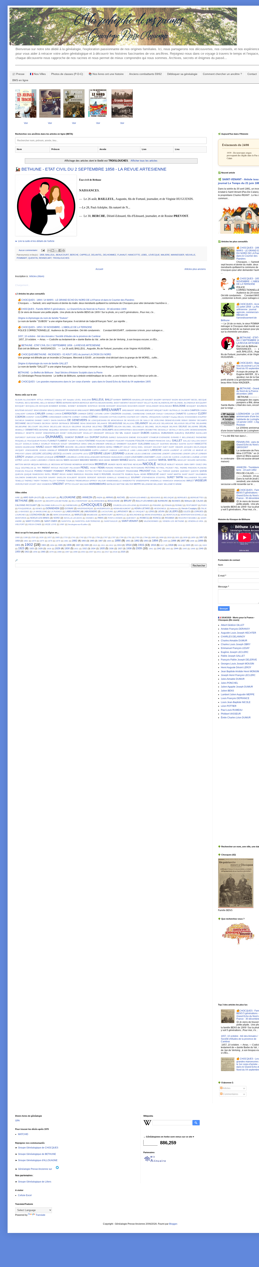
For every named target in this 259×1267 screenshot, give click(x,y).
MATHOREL (201, 460)
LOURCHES (185, 457)
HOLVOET (157, 447)
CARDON (30, 414)
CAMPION (194, 410)
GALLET (177, 440)
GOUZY (64, 444)
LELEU (137, 454)
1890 (118, 540)
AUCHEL (121, 497)
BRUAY (128, 500)
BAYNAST (166, 400)
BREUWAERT (128, 410)
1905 (60, 545)
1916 (153, 545)
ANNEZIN (87, 497)
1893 (146, 541)
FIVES (204, 505)
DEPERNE (43, 430)
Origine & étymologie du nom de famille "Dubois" (43, 318)
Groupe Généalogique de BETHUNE (36, 1154)
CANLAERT (20, 414)
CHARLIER (150, 414)
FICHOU (43, 441)
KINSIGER (63, 450)
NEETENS (127, 464)
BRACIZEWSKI (40, 410)
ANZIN (99, 497)
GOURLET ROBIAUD (50, 444)
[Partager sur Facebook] (60, 250)
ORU (204, 464)
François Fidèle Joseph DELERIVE (239, 659)
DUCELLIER (201, 433)
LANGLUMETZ (143, 450)
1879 (58, 541)
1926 (40, 548)
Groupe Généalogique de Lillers (34, 1181)
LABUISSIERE (90, 511)
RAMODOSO (38, 474)
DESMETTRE (151, 430)
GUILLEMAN (144, 444)
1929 (57, 548)
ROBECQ (144, 518)
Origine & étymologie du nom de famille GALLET (43, 363)
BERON (75, 403)
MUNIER (111, 464)
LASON (165, 450)
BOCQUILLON (32, 406)
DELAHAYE (102, 423)
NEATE (119, 464)
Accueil (99, 269)
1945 (184, 549)
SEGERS (82, 477)
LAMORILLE (123, 450)
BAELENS (86, 400)
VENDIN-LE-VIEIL (196, 521)
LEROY (19, 456)
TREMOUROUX (82, 481)
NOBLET (171, 464)
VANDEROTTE (128, 481)
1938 (129, 548)
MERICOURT (107, 515)
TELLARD (202, 477)
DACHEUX (19, 420)
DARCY (46, 420)
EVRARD (175, 437)
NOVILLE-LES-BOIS (73, 518)
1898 (192, 541)
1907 (78, 545)
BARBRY (117, 400)
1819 (169, 537)
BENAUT (52, 403)
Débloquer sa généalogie (182, 73)
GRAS (84, 444)
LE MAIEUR (197, 450)
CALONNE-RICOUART (26, 505)
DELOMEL (149, 427)
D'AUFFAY (202, 417)
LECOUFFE (77, 454)
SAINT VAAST (188, 474)
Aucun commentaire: (28, 250)
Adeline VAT (60, 400)
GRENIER (100, 444)
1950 (17, 551)
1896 (173, 540)
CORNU (93, 417)
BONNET (72, 406)
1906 (69, 545)
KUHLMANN (85, 450)
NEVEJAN (137, 464)
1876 (50, 541)
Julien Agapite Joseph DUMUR (237, 686)
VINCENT (58, 483)
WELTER (129, 484)
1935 (102, 548)
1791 (129, 537)
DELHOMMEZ (109, 255)
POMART (48, 471)
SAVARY (52, 477)
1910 (95, 545)
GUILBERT (132, 444)
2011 (99, 552)
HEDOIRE (69, 447)
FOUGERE (130, 441)
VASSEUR (201, 480)
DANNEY (39, 420)
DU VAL (119, 433)
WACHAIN (84, 484)
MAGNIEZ (84, 460)
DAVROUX (62, 420)
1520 (33, 537)
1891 (128, 541)
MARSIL (162, 460)
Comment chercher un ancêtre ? (222, 73)
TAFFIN (179, 477)
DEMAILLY (20, 430)
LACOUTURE (107, 511)
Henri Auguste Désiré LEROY (236, 667)
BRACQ (51, 410)
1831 (177, 537)
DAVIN (54, 420)
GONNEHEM (52, 508)
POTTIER (97, 471)
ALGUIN (18, 400)
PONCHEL (70, 471)
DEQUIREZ (54, 430)
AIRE (17, 497)
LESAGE (29, 457)
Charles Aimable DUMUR (234, 640)
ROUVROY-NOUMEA (187, 518)
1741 (73, 537)
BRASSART (60, 410)
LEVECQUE (154, 255)
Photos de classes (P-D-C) (67, 73)
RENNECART (45, 258)
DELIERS (108, 426)
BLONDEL (179, 403)
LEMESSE (146, 454)
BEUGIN (102, 403)
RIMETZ (97, 474)
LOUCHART (149, 457)
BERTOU (94, 403)
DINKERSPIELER (51, 433)
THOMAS (44, 481)
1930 (67, 548)
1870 (34, 541)
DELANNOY (141, 423)
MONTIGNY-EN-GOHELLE (192, 515)
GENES (38, 508)
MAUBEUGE (92, 515)
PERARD (109, 468)
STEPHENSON (148, 477)
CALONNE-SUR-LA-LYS (51, 505)
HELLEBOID (80, 447)
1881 (66, 541)
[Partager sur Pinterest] (63, 250)
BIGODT (133, 403)
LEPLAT (194, 454)
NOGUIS (179, 464)
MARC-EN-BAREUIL (62, 515)
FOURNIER (150, 441)
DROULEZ (109, 433)
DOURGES (144, 505)
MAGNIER (74, 460)
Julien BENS (227, 690)
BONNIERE (82, 406)
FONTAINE (90, 441)
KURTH (95, 450)
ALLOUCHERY (29, 400)
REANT (55, 474)
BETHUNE (21, 500)
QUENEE (175, 471)
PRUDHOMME (132, 471)
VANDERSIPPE (142, 481)
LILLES (186, 511)
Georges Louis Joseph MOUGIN (237, 663)
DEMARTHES (31, 430)
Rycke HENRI (140, 474)
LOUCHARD (137, 457)
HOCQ (134, 447)
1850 (193, 537)
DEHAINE (74, 423)
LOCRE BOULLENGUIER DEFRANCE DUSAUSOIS (100, 457)
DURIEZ (112, 437)
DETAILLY (173, 430)
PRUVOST (144, 471)
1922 (204, 545)
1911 (103, 545)
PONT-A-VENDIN (115, 518)
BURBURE (163, 501)
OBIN (186, 464)
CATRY (107, 414)
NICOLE (149, 464)
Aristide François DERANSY (235, 629)
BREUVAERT (83, 410)
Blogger (173, 1224)
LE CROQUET (138, 511)
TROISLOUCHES (61, 258)
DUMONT (69, 437)
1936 (111, 548)
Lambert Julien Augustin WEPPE (237, 694)
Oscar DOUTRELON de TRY (28, 468)
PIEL (177, 468)
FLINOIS (80, 441)
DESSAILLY (163, 430)
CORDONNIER (54, 417)
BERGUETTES (197, 497)
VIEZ (39, 484)
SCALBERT (72, 477)
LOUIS (158, 457)
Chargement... (22, 285)
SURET (171, 477)
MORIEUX (101, 464)
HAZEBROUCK (103, 508)
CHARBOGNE (139, 414)
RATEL (48, 474)
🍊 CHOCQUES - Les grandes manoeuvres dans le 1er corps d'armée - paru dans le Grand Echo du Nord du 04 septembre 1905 (84, 381)
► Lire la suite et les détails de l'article (34, 241)
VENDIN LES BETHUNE (173, 521)
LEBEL (144, 255)
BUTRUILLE (175, 410)
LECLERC (37, 453)
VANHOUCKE (180, 481)
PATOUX (54, 468)
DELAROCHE (167, 423)
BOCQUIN (43, 406)
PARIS (101, 518)
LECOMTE (66, 454)
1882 (74, 540)
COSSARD (103, 417)
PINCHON (192, 468)
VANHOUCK (167, 481)
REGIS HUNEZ (66, 474)
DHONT (38, 433)
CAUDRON (116, 413)
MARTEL (172, 460)
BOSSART (111, 406)
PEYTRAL (160, 468)
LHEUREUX (71, 457)
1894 (155, 540)
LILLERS (173, 511)
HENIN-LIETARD (142, 508)
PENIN (101, 467)
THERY (36, 481)
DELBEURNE (21, 427)
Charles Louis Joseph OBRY (235, 644)
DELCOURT (33, 427)
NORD (56, 518)
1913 (119, 545)
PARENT (46, 468)
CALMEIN (185, 410)
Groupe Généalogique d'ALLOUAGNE (37, 1160)
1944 (176, 548)
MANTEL (133, 460)
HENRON (101, 447)
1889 (109, 541)
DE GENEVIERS (77, 420)
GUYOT (190, 444)
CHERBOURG (71, 505)
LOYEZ (18, 460)
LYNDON (51, 460)
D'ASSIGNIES (191, 417)
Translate (40, 1215)
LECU (85, 454)
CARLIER (40, 413)
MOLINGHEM (135, 515)
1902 (29, 545)
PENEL (85, 467)
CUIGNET (165, 417)
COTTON (113, 417)
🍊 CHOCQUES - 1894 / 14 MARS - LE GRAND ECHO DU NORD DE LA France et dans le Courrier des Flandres (76, 300)
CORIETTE (66, 417)
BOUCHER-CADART (136, 406)
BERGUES (182, 497)
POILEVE (29, 471)
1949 (201, 548)
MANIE (107, 460)
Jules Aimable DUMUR (233, 679)
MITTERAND (66, 464)
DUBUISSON (167, 433)
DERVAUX (83, 430)
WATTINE (120, 484)
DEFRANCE (64, 423)
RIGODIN (89, 474)
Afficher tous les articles (144, 160)
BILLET (147, 403)
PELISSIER (75, 468)
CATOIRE (98, 414)
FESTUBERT (192, 505)
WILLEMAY (158, 484)
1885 (92, 541)
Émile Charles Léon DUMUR (236, 717)
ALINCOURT (50, 497)
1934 (93, 548)
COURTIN (121, 417)
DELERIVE (76, 427)
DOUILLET (88, 433)
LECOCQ (57, 453)
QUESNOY (185, 471)
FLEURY (72, 441)
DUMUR (79, 437)
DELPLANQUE (161, 427)
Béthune (188, 501)
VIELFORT (20, 524)
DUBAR (127, 433)
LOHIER (126, 457)
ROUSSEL (106, 474)
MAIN (101, 460)
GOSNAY (69, 508)
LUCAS (26, 460)
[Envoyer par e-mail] (49, 250)
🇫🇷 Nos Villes (38, 73)
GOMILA (36, 444)
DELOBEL (127, 427)
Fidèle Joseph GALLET (233, 656)
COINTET (30, 417)
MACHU (59, 460)
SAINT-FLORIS (33, 521)
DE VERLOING (157, 420)
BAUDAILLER (138, 400)
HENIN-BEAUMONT (122, 508)
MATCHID (23, 1134)
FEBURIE (157, 505)
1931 (76, 549)
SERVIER (101, 477)
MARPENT (153, 460)
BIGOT (140, 403)
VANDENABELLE (114, 481)
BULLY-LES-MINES (145, 501)
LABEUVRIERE (73, 511)
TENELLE (19, 481)
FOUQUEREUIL (25, 508)
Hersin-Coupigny (189, 508)
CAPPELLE (85, 255)
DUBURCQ (179, 433)
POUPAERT (120, 471)
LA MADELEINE (40, 511)
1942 (159, 548)
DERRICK (73, 430)
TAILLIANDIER (190, 477)
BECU (27, 403)
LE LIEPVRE (186, 450)
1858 (42, 255)
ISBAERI (179, 447)
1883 (83, 541)
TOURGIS (70, 481)
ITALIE (204, 508)
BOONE (102, 406)
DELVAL (203, 426)
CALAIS (199, 501)
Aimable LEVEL (74, 400)
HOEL (140, 447)
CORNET (76, 417)
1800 (153, 537)
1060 (17, 537)
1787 (113, 537)
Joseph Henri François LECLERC (238, 675)
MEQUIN (35, 464)
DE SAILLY (145, 420)
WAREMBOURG (97, 484)
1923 (21, 548)
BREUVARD (95, 410)
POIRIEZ (38, 471)
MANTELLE (142, 460)
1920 (188, 545)
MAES (66, 460)
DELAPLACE (155, 423)
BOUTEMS (20, 410)
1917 (162, 545)
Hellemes (174, 508)
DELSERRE (193, 427)
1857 (201, 537)
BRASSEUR (71, 410)
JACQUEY (19, 450)
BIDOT (117, 403)
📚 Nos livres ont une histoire (106, 73)
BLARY (170, 403)
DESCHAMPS (139, 430)
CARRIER (82, 414)
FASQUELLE (21, 441)
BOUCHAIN (122, 406)
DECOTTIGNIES (34, 423)
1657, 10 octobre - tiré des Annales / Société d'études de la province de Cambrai (59, 336)
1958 (35, 552)
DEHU (83, 423)
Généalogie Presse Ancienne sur (35, 1169)
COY (138, 417)
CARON (57, 414)
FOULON (139, 441)
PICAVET (170, 468)
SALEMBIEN (201, 474)
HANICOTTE (134, 255)
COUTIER (130, 417)
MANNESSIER (177, 255)
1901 (17, 545)
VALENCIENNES (151, 521)
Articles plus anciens (195, 269)
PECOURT (64, 468)
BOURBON (202, 406)
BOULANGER (152, 406)
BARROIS (126, 400)
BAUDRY (158, 400)
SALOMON (20, 477)
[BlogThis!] (53, 250)
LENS (151, 511)
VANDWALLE (156, 481)
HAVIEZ (40, 447)
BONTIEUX (93, 406)
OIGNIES (90, 518)
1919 (180, 545)
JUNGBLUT (52, 450)
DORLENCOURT (74, 433)
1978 (51, 552)
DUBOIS (145, 433)
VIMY (62, 524)
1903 (43, 545)
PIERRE (183, 468)
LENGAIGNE (176, 454)
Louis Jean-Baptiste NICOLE (235, 702)
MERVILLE (121, 515)
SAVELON (61, 477)
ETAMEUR (154, 437)
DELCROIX (44, 427)
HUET (165, 447)
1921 (196, 545)
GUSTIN (182, 444)
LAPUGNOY (122, 511)
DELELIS (67, 427)
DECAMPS (202, 420)
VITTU (68, 484)
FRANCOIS (160, 441)
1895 (165, 541)
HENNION (91, 447)
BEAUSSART (185, 400)
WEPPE (137, 484)
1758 (97, 537)
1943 (168, 549)
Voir (26, 123)
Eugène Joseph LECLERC (235, 652)
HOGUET (148, 447)
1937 (120, 548)
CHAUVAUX (169, 414)
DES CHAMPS (95, 430)
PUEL (153, 471)
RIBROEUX (79, 474)
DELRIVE (173, 427)
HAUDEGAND (29, 447)
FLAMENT (62, 441)
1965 (43, 552)
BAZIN (175, 400)
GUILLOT (155, 444)
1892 (137, 540)
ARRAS (109, 497)
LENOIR (186, 454)
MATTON (19, 464)
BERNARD (67, 403)
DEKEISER (91, 423)
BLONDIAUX (189, 403)
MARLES (79, 514)
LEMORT (166, 454)
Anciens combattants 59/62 (145, 73)
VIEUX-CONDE (34, 524)
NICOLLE (161, 464)
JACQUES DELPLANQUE (195, 447)
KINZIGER (74, 450)
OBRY (192, 464)
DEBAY (184, 420)
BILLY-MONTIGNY (80, 501)
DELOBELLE (138, 427)
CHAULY (160, 414)
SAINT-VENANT (130, 521)
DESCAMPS (107, 430)
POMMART (22, 258)
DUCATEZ (190, 433)
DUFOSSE (31, 437)
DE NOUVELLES (131, 420)
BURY (166, 410)
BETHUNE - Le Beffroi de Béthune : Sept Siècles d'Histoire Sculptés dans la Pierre (60, 372)
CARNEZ (50, 414)
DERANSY (64, 430)
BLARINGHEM (97, 501)
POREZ (80, 471)
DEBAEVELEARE (173, 420)
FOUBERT (110, 441)
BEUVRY (38, 501)
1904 (52, 545)
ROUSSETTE (118, 474)
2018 (115, 552)
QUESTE (195, 471)
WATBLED (111, 484)
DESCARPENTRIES (123, 430)
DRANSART (99, 433)
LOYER (203, 457)
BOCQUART (201, 403)
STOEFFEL (161, 477)
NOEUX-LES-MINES (39, 518)
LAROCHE (156, 450)
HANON (18, 447)
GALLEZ (187, 441)
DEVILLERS (184, 430)
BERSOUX (84, 403)
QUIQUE (28, 474)
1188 (25, 537)
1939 (139, 548)
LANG (133, 450)
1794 (145, 537)
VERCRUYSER (21, 484)
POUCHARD (108, 471)
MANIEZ (124, 460)
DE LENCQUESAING (97, 420)
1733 (65, 537)
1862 (26, 541)
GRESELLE (110, 444)
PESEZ (127, 468)
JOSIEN (42, 450)
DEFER (55, 423)
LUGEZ (33, 460)
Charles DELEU (177, 417)
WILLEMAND (147, 484)
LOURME (195, 457)
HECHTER (58, 447)
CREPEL (144, 417)
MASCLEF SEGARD (186, 460)
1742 (81, 537)
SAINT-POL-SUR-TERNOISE (87, 521)
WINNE (178, 484)
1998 (75, 552)
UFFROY (93, 481)
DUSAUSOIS (122, 437)
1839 (185, 537)
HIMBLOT (118, 447)
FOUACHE (100, 441)
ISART (171, 447)
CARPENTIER (69, 413)
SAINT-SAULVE (111, 521)
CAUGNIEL (127, 414)
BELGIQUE (169, 497)
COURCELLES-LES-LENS (124, 505)
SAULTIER (42, 477)
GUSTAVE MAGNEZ (169, 444)
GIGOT (203, 441)
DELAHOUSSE (115, 423)
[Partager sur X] (56, 250)
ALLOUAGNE (68, 497)
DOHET (63, 433)
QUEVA (203, 471)
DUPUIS (104, 437)
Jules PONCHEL (229, 683)
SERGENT (91, 477)
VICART (32, 484)
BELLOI (43, 403)
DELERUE (86, 427)
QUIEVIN (19, 474)
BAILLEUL (50, 255)
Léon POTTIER (228, 706)
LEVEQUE (48, 457)
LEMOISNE (156, 454)
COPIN (44, 417)
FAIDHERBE (201, 437)
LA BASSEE (23, 511)
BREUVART (111, 410)
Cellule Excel (25, 1195)
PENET (93, 468)
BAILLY (109, 399)
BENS (59, 403)
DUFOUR (41, 437)
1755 (89, 537)
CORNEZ (85, 417)
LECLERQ (47, 453)
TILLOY (52, 481)
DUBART (136, 433)
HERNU (109, 447)
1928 (49, 549)
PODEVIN (19, 471)
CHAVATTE (181, 413)
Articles (226, 1088)
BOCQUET (20, 406)
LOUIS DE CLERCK (171, 457)
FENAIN (168, 505)
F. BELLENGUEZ (187, 437)
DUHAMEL (55, 437)
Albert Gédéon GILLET (232, 625)
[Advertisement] (229, 782)
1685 (57, 537)
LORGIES (198, 511)
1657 (49, 537)
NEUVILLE (190, 255)
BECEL (194, 400)
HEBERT (48, 447)
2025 (123, 552)
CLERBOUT (192, 414)
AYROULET (49, 400)
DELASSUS (179, 423)
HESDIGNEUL (160, 508)
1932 (84, 548)
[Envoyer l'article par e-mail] (42, 250)
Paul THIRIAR (164, 471)
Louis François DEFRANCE (235, 698)
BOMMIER (53, 406)
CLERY (202, 413)
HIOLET (126, 447)
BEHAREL (35, 403)
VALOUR (102, 481)
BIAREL (109, 403)
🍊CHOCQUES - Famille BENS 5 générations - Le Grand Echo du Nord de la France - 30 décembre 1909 (72, 309)
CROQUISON (155, 417)
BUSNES (176, 501)
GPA (17, 1120)
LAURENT (174, 450)
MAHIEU (94, 460)
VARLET (190, 480)
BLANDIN (163, 403)
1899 (200, 540)
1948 (193, 549)
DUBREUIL (155, 433)
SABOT (163, 474)
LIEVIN (161, 511)
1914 (129, 544)
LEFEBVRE (96, 453)
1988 (59, 552)
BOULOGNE (179, 406)
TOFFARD (61, 481)
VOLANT (75, 484)
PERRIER (118, 468)
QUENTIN (33, 258)
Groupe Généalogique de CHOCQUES (38, 1147)
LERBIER (202, 454)
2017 (107, 552)
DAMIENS (29, 420)
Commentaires (230, 1094)
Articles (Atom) (36, 276)
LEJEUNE (129, 454)
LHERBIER (60, 457)
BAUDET (149, 400)
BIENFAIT (124, 403)
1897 (183, 540)
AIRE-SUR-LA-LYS (32, 497)
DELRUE (183, 426)
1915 (141, 544)
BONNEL (63, 406)
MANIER (115, 460)
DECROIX (46, 423)
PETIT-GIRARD (137, 468)
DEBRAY (192, 420)
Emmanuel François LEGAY (235, 648)
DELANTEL (96, 255)
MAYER (27, 464)
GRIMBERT (122, 444)
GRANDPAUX (74, 444)
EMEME (132, 437)
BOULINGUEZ (165, 406)
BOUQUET (191, 406)
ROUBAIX (169, 518)
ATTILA (40, 400)
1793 (137, 537)
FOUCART (120, 441)
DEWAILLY (20, 433)
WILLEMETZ (169, 484)
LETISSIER (39, 457)
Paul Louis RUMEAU (232, 710)
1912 (111, 545)
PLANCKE (202, 468)
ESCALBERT (142, 437)
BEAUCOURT (62, 255)
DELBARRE (201, 423)
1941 (151, 549)
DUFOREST (20, 437)
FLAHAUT (122, 255)
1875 (42, 541)
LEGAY (107, 453)
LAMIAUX (113, 450)
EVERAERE (164, 437)
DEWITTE (30, 433)
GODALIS (27, 444)
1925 (31, 548)
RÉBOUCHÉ (153, 474)
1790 (121, 537)
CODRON (20, 417)
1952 (26, 552)
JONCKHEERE (31, 450)
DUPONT (94, 437)
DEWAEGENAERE (198, 430)
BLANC (154, 403)
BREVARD (139, 410)
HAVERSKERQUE (85, 508)
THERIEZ (28, 481)
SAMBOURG (31, 477)
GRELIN (91, 444)
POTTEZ (89, 471)
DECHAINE (20, 423)
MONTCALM (171, 515)
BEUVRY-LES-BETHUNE (57, 501)
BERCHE (74, 255)
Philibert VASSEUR (231, 713)
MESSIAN (55, 464)
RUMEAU (129, 474)
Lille (47, 514)
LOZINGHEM (35, 514)
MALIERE (165, 255)
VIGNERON (47, 484)
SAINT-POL (66, 521)
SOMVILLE (112, 477)
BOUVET (29, 410)
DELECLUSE (56, 427)
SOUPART (136, 477)
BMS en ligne (20, 80)
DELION (118, 427)
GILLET (18, 444)
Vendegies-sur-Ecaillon (78, 524)
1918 (170, 545)
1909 (86, 545)
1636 (41, 537)
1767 (105, 537)
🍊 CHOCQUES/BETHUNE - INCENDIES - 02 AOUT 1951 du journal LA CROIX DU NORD (64, 354)
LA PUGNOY (56, 511)
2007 (91, 552)
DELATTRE (190, 423)
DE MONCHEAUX (115, 420)
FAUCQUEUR (33, 441)
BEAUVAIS (155, 497)
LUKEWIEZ (42, 460)
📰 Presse (18, 73)
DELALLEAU (128, 423)
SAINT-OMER (50, 521)
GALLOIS (195, 441)
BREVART (149, 410)
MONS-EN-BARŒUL (154, 515)
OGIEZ (199, 464)
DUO (87, 437)
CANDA (203, 410)
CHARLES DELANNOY (233, 636)
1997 (67, 552)
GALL (168, 441)
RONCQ (157, 518)
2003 (83, 552)
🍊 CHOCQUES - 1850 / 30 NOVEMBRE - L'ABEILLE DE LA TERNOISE (55, 327)
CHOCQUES (91, 505)
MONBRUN (77, 464)
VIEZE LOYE (50, 524)
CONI (37, 417)
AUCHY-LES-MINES (138, 497)
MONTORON (88, 464)
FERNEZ (179, 505)
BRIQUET (158, 410)
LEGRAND (117, 453)
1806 (161, 537)
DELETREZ (97, 427)
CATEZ (90, 413)
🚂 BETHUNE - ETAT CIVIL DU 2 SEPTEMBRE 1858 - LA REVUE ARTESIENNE (90, 169)
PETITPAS (150, 468)
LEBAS (28, 454)
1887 (100, 541)
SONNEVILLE (124, 477)
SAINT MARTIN (174, 474)
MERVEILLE (44, 464)
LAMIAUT (104, 450)
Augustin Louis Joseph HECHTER (238, 633)
